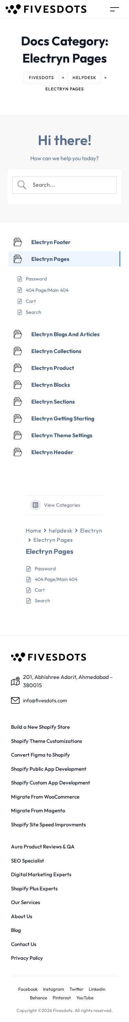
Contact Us (23, 944)
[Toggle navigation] (114, 9)
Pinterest (62, 997)
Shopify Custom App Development (50, 782)
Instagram (53, 989)
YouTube (85, 997)
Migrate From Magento (38, 810)
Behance (38, 997)
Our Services (25, 902)
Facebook (27, 989)
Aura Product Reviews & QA (43, 846)
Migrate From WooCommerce (45, 796)
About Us (21, 916)
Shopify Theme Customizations (46, 741)
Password (45, 568)
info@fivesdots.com (45, 700)
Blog (16, 930)
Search (42, 600)
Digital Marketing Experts (41, 874)
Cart (40, 590)
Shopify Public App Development (48, 769)
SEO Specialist (27, 860)
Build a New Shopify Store (40, 727)
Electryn (91, 530)
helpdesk (60, 530)
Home (33, 530)
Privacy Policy (27, 958)
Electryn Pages (53, 539)
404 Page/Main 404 (56, 579)
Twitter (76, 989)
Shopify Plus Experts (34, 888)
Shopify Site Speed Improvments (48, 824)
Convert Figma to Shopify (40, 754)
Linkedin (97, 989)
